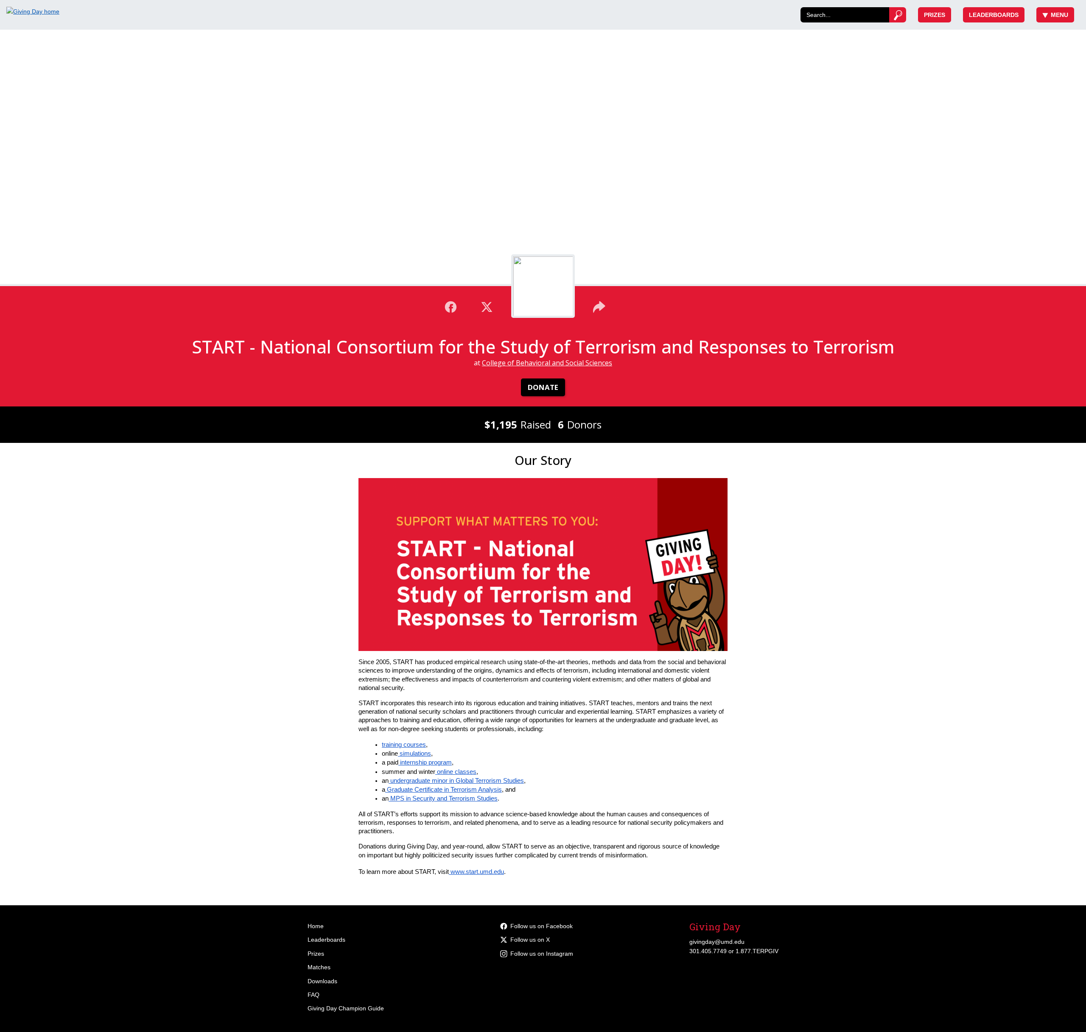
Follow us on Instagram (541, 953)
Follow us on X (530, 939)
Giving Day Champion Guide (346, 1008)
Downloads (322, 981)
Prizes (934, 14)
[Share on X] (487, 306)
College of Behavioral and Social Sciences (547, 362)
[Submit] (898, 14)
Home (316, 926)
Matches (319, 967)
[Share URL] (599, 306)
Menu (1059, 14)
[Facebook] (451, 306)
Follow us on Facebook (541, 926)
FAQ (313, 994)
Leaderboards (994, 14)
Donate (543, 387)
